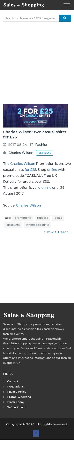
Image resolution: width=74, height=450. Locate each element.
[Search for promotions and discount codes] (65, 18)
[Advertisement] (37, 63)
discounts (13, 224)
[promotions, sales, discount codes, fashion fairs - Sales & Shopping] (23, 4)
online (52, 170)
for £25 (30, 170)
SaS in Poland (16, 407)
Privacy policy (16, 391)
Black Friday (15, 402)
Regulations (15, 386)
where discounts (37, 224)
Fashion (41, 145)
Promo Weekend (19, 396)
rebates (42, 217)
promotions (23, 217)
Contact (12, 381)
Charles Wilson (20, 153)
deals (58, 217)
